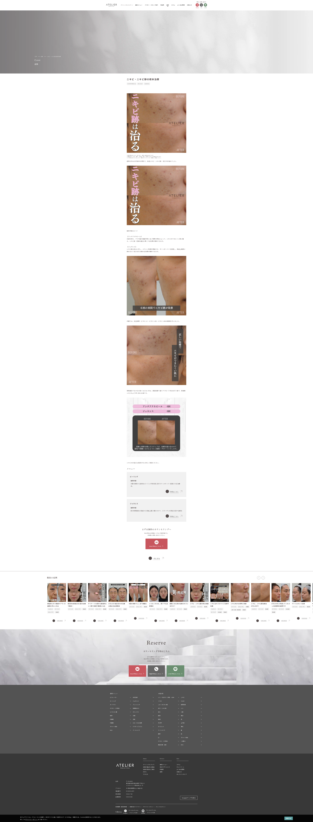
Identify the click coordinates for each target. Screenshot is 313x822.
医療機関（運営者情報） (122, 806)
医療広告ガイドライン (135, 806)
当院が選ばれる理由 (148, 767)
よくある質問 (181, 5)
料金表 (162, 5)
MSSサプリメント (165, 767)
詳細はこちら (174, 491)
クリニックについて (148, 764)
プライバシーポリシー (148, 806)
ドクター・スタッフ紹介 (151, 5)
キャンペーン (180, 767)
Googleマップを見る (189, 798)
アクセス (145, 774)
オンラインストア (182, 774)
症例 (168, 5)
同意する (288, 818)
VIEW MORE (60, 620)
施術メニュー (138, 5)
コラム (173, 5)
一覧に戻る (156, 558)
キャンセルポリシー (161, 806)
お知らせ (189, 5)
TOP (36, 56)
